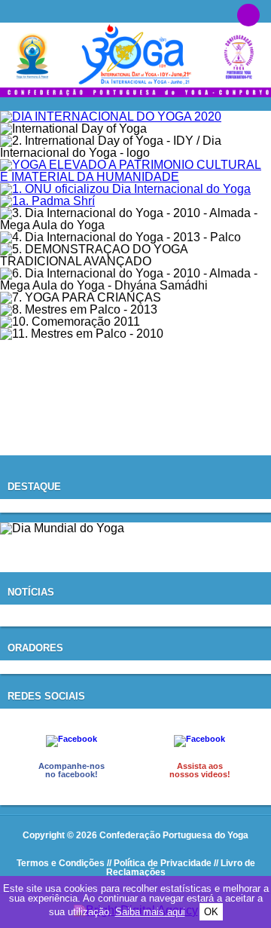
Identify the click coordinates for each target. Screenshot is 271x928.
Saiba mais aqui (150, 911)
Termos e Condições (61, 863)
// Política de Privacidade (159, 863)
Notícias (31, 592)
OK (211, 911)
